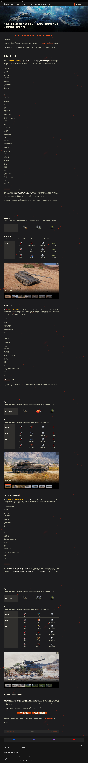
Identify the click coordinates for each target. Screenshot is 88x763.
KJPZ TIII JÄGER (15, 35)
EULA (22, 745)
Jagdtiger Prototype (8, 720)
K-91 (9, 312)
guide (39, 238)
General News (12, 21)
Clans (30, 4)
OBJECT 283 (23, 35)
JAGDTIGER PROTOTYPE (32, 35)
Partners (6, 747)
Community (45, 4)
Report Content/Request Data (11, 752)
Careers (23, 752)
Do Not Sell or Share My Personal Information (42, 745)
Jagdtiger (49, 499)
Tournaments (38, 4)
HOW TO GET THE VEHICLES (45, 35)
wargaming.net (9, 758)
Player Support (7, 745)
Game (17, 4)
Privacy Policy (24, 747)
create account (84, 1)
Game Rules (23, 749)
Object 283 (51, 718)
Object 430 (34, 312)
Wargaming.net (24, 760)
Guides (23, 4)
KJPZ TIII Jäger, (45, 718)
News (8, 21)
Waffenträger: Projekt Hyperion (47, 43)
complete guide (14, 222)
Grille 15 (26, 61)
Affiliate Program (8, 749)
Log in (80, 1)
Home (5, 21)
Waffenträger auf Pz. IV (16, 61)
